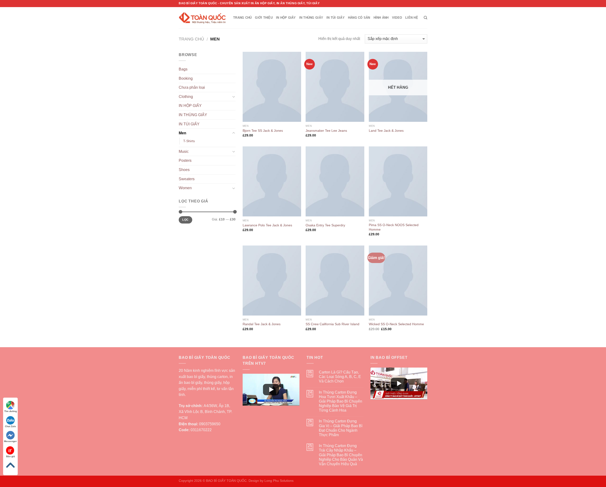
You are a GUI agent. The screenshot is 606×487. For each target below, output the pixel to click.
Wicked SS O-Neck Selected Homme (396, 324)
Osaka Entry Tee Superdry (325, 225)
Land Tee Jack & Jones (386, 130)
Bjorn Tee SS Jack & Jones (263, 130)
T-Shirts (189, 141)
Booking (186, 78)
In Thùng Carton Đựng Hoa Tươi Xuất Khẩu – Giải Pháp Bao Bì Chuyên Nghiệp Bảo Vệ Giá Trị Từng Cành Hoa (340, 401)
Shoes (184, 170)
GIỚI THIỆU (264, 17)
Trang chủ (191, 38)
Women (185, 188)
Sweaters (187, 179)
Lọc (185, 219)
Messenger (10, 441)
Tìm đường (10, 411)
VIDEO (397, 17)
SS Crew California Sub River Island (332, 324)
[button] (271, 390)
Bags (183, 69)
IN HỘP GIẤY (286, 17)
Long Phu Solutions (279, 481)
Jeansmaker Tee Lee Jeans (326, 130)
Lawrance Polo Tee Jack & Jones (267, 225)
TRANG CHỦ (242, 17)
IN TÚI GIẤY (335, 17)
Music (184, 151)
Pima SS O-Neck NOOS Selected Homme (394, 227)
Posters (185, 160)
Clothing (186, 97)
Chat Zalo (10, 426)
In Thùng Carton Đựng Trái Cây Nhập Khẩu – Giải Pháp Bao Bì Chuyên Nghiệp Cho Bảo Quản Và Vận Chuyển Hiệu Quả (341, 455)
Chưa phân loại (192, 87)
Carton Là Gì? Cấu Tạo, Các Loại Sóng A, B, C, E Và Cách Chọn (340, 376)
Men (182, 133)
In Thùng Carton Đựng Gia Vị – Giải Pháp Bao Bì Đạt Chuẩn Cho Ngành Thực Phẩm (340, 428)
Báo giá (10, 456)
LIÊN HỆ (411, 17)
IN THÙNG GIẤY (311, 17)
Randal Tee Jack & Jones (262, 324)
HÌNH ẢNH (381, 17)
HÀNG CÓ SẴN (359, 17)
